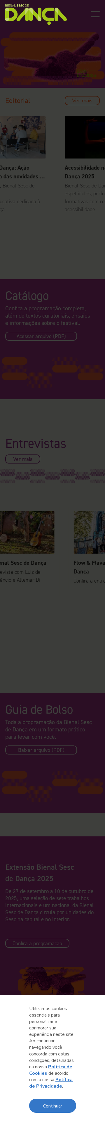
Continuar (52, 1106)
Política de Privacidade (51, 1083)
